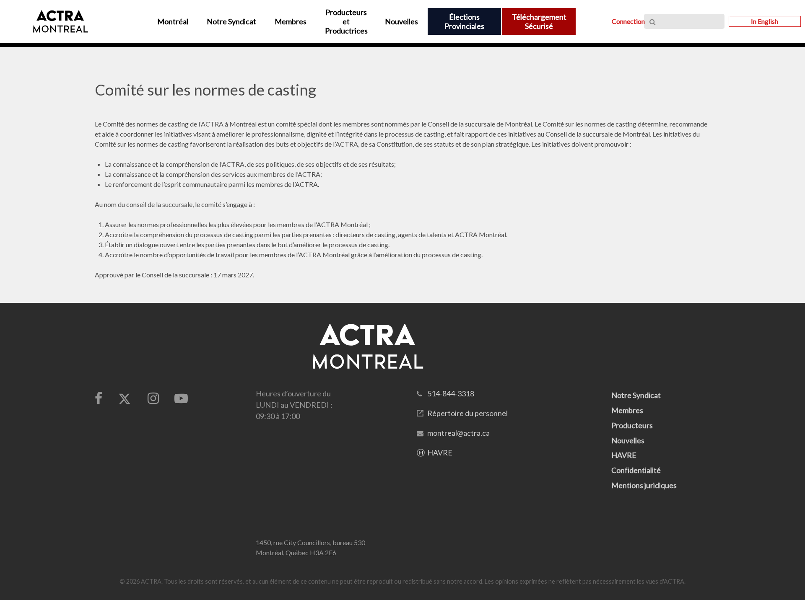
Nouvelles (627, 440)
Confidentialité (636, 470)
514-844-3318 (450, 393)
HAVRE (439, 452)
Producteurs (632, 425)
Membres (627, 410)
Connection (628, 21)
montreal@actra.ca (458, 432)
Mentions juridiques (644, 485)
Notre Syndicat (636, 395)
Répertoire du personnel (467, 413)
